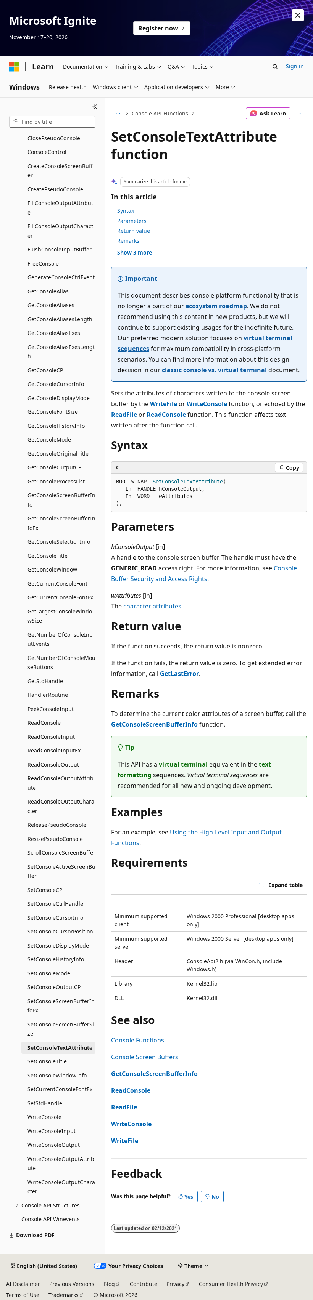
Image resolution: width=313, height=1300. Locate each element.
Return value (133, 230)
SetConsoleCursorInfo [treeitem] (55, 917)
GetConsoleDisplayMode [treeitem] (58, 398)
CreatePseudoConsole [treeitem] (55, 189)
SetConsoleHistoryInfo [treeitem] (55, 959)
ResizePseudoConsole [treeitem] (55, 838)
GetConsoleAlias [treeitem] (48, 291)
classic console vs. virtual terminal (214, 370)
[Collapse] (95, 107)
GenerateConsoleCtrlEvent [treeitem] (61, 277)
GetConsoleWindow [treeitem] (52, 569)
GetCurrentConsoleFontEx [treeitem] (60, 597)
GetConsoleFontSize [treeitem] (52, 411)
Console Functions (137, 1040)
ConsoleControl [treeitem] (46, 151)
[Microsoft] (14, 67)
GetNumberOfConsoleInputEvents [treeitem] (60, 639)
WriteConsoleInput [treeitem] (51, 1131)
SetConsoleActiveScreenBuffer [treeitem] (61, 871)
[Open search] (275, 67)
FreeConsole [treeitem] (43, 263)
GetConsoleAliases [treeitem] (50, 305)
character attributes (152, 606)
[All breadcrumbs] (117, 113)
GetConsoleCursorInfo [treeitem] (55, 383)
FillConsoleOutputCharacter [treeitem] (60, 231)
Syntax (125, 210)
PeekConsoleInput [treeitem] (50, 708)
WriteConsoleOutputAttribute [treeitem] (60, 1163)
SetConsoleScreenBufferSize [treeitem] (60, 1029)
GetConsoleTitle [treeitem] (47, 555)
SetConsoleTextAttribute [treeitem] (59, 1047)
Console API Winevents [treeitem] (50, 1219)
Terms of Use (22, 1294)
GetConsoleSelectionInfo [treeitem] (58, 541)
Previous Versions (71, 1283)
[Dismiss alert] (298, 15)
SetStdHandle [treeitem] (44, 1103)
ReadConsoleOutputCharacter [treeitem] (60, 806)
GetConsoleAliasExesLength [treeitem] (61, 351)
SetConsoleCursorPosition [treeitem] (60, 931)
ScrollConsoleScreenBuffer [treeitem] (61, 852)
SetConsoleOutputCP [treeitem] (54, 987)
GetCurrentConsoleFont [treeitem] (57, 583)
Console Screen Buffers (144, 1057)
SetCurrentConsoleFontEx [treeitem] (59, 1089)
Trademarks (63, 1294)
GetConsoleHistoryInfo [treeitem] (56, 425)
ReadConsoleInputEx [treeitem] (54, 750)
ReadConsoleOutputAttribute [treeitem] (60, 783)
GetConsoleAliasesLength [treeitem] (59, 319)
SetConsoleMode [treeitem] (48, 973)
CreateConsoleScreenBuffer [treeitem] (60, 170)
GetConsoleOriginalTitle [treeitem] (58, 453)
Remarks (128, 240)
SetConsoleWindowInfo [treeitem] (57, 1075)
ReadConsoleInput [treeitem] (51, 736)
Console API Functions (160, 113)
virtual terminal (183, 764)
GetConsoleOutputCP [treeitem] (54, 467)
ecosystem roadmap (216, 306)
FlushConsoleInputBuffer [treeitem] (59, 249)
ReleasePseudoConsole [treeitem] (56, 824)
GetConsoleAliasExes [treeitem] (53, 332)
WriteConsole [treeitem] (44, 1117)
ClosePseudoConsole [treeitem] (53, 138)
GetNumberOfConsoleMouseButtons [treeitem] (61, 662)
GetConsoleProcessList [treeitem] (56, 481)
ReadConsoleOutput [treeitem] (53, 764)
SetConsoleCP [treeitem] (44, 889)
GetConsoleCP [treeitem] (45, 370)
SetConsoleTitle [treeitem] (47, 1061)
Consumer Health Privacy (231, 1283)
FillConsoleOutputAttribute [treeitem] (60, 207)
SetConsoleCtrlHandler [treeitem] (56, 903)
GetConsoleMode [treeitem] (49, 439)
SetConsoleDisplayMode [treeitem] (58, 945)
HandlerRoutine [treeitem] (47, 694)
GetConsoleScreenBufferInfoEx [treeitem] (61, 523)
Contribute (143, 1283)
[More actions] (300, 113)
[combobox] (52, 122)
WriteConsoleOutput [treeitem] (53, 1144)
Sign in (295, 66)
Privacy (175, 1283)
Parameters (132, 220)
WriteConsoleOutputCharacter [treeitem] (61, 1186)
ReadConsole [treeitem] (44, 722)
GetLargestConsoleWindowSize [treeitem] (59, 616)
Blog (109, 1283)
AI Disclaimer (23, 1283)
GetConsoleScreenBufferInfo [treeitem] (61, 500)
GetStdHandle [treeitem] (45, 681)
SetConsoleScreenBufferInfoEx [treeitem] (61, 1005)
